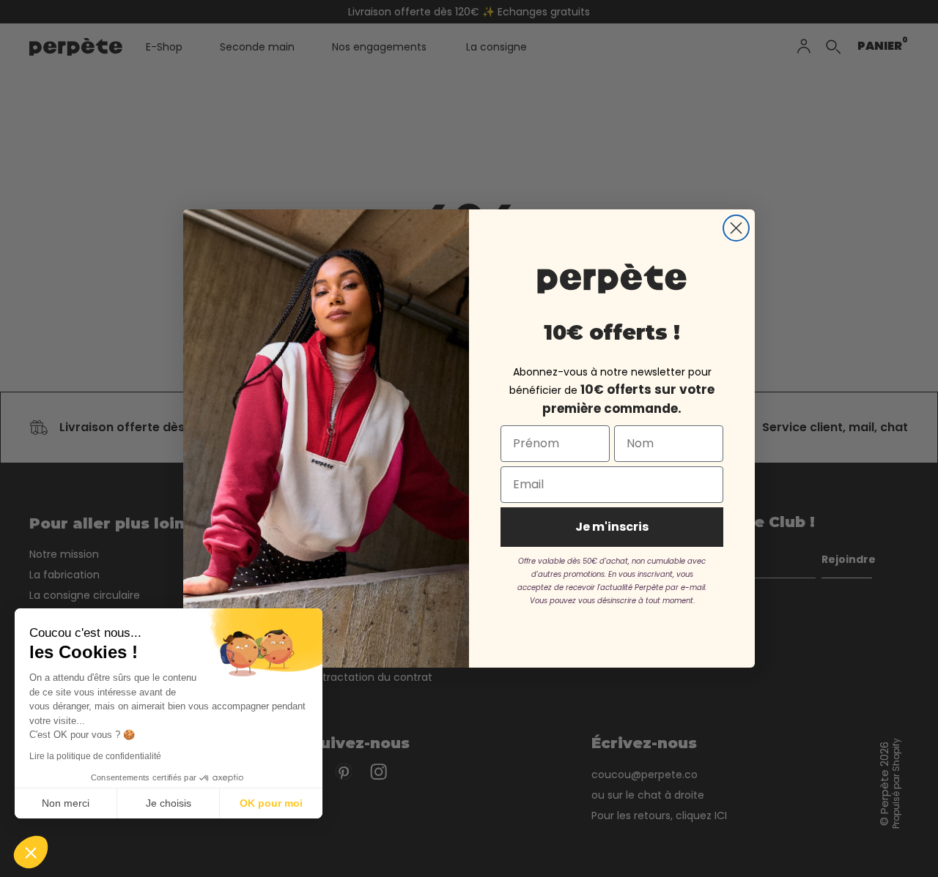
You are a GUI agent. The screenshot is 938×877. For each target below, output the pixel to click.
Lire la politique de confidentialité (95, 756)
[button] (30, 852)
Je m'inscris (612, 526)
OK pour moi (271, 803)
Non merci (65, 803)
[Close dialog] (736, 228)
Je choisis (168, 803)
